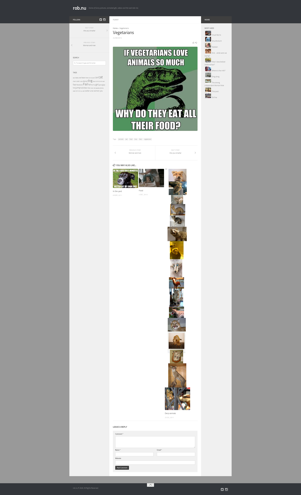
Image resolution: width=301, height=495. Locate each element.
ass (74, 78)
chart (74, 81)
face (74, 84)
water (87, 91)
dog (89, 81)
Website (118, 458)
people (98, 88)
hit (74, 88)
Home (115, 28)
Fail (85, 84)
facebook (80, 85)
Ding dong (215, 77)
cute (81, 81)
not (94, 88)
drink (97, 81)
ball (80, 78)
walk (83, 91)
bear (83, 77)
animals (121, 139)
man (92, 88)
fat (92, 85)
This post (215, 91)
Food (141, 190)
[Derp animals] (177, 289)
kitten (85, 88)
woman (96, 91)
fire (94, 85)
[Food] (151, 178)
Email (159, 450)
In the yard (117, 191)
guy (103, 85)
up (81, 91)
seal (74, 91)
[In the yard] (125, 178)
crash (78, 81)
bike (86, 78)
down (94, 81)
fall (89, 84)
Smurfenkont (217, 41)
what (91, 91)
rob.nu (79, 8)
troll (79, 91)
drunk (100, 81)
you (101, 91)
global (100, 85)
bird (90, 78)
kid (82, 88)
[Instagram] (104, 19)
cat (100, 77)
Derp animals (170, 413)
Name (118, 450)
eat (126, 139)
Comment (119, 434)
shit (77, 91)
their (140, 139)
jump (77, 87)
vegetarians (147, 139)
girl (96, 84)
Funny (116, 20)
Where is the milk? (218, 71)
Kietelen (215, 47)
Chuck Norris (216, 35)
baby (77, 78)
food (131, 139)
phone (101, 88)
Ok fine (214, 97)
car (96, 77)
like (89, 88)
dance (85, 81)
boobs (92, 78)
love (136, 139)
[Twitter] (100, 19)
